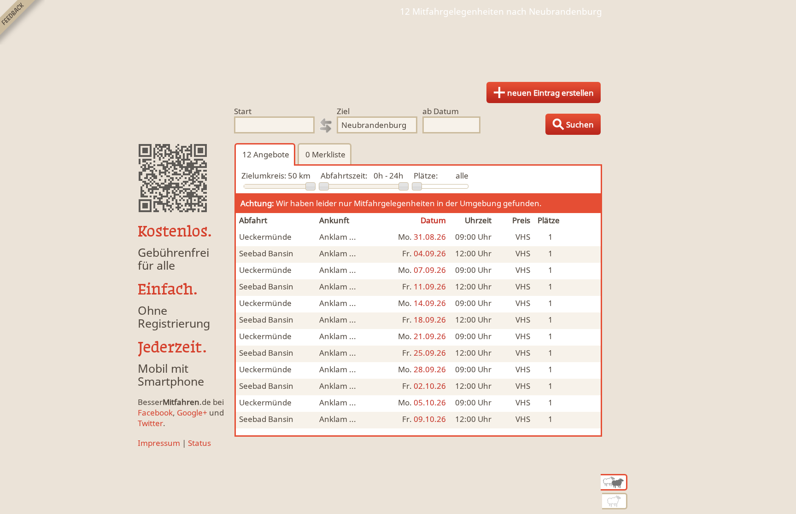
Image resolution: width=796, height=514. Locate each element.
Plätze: (426, 175)
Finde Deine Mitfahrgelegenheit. (398, 46)
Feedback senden (22, 22)
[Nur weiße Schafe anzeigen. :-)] (614, 501)
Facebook (155, 412)
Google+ (192, 412)
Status (199, 443)
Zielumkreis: (264, 175)
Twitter (150, 423)
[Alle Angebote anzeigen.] (614, 482)
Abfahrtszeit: (344, 175)
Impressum (159, 443)
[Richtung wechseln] (325, 125)
